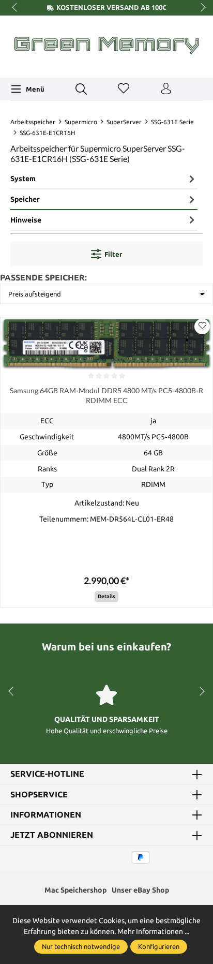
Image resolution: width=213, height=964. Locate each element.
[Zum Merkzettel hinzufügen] (202, 326)
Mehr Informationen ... (153, 931)
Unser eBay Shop (140, 890)
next (200, 8)
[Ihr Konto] (166, 89)
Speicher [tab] (25, 199)
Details (106, 596)
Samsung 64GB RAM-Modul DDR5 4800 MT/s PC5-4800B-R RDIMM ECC (106, 395)
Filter (113, 254)
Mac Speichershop (75, 890)
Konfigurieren (158, 946)
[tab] (103, 179)
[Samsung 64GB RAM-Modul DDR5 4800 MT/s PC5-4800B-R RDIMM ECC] (106, 343)
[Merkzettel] (123, 89)
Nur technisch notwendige (81, 946)
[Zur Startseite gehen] (106, 45)
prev (15, 8)
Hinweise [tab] (25, 220)
